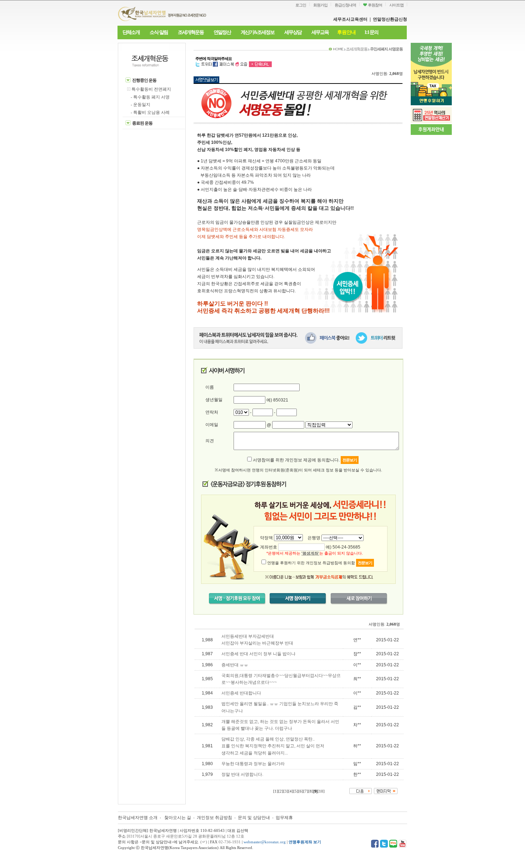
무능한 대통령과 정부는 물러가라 (253, 763)
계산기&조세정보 (257, 32)
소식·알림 (159, 32)
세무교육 (320, 32)
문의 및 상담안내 (254, 817)
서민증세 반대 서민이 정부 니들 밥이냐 (258, 653)
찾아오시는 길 (177, 817)
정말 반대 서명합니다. (242, 774)
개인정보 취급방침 (214, 817)
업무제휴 (284, 817)
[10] (321, 791)
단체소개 (131, 32)
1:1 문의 (371, 32)
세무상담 (292, 32)
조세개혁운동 (191, 32)
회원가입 (320, 5)
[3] (285, 791)
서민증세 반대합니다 (241, 693)
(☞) (203, 842)
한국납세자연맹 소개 (138, 817)
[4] (290, 791)
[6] (300, 791)
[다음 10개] (360, 791)
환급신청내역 (345, 5)
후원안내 (346, 32)
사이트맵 (396, 5)
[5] (295, 791)
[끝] (386, 791)
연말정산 (222, 32)
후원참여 (374, 5)
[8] (310, 791)
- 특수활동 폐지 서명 (150, 97)
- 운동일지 (140, 104)
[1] (275, 791)
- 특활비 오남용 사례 (150, 112)
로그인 (300, 5)
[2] (280, 791)
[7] (305, 791)
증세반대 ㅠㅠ (234, 664)
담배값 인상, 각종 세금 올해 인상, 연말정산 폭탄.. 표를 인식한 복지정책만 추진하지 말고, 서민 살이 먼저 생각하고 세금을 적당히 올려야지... (272, 746)
